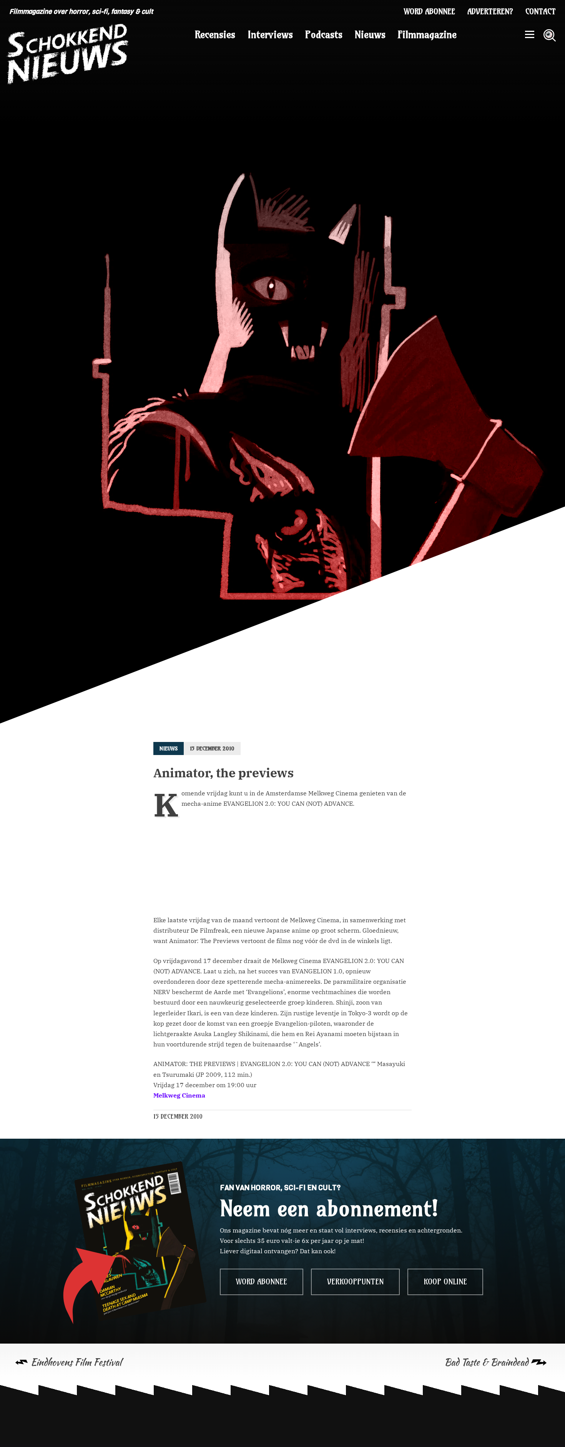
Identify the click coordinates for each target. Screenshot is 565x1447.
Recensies (215, 34)
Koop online (445, 1281)
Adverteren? (490, 11)
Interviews (270, 34)
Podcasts (323, 34)
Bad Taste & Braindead (486, 1362)
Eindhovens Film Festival (76, 1362)
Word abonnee (429, 11)
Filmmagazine (427, 34)
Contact (540, 11)
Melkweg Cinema (179, 1095)
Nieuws (370, 34)
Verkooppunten (355, 1281)
